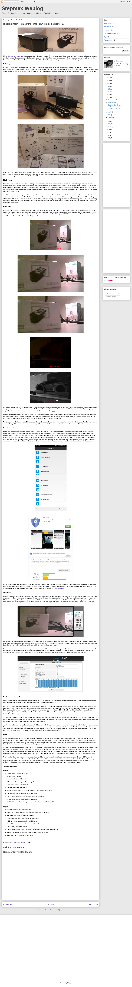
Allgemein (107, 23)
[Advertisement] (116, 175)
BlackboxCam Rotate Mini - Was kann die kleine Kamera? (115, 106)
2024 (108, 83)
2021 (108, 89)
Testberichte (108, 40)
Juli (109, 112)
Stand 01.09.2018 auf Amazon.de (85, 753)
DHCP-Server (41, 600)
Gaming (107, 30)
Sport (106, 37)
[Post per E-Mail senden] (29, 842)
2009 (108, 135)
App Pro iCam (89, 431)
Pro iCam (87, 187)
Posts (109, 293)
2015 (108, 127)
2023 (108, 86)
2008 (108, 138)
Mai (109, 115)
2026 (108, 78)
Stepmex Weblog (22, 8)
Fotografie (107, 26)
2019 (108, 94)
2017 (108, 121)
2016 (108, 124)
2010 (108, 132)
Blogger (69, 983)
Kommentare (111, 296)
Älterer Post (93, 904)
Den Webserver (59, 588)
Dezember (112, 100)
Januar (110, 117)
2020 (108, 92)
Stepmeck (119, 61)
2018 (108, 97)
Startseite (51, 904)
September (112, 102)
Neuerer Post (8, 904)
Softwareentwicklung (111, 33)
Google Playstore (8, 189)
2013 (108, 129)
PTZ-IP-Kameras (55, 749)
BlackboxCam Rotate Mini (15, 56)
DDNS (75, 650)
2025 (108, 80)
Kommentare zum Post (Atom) (54, 910)
